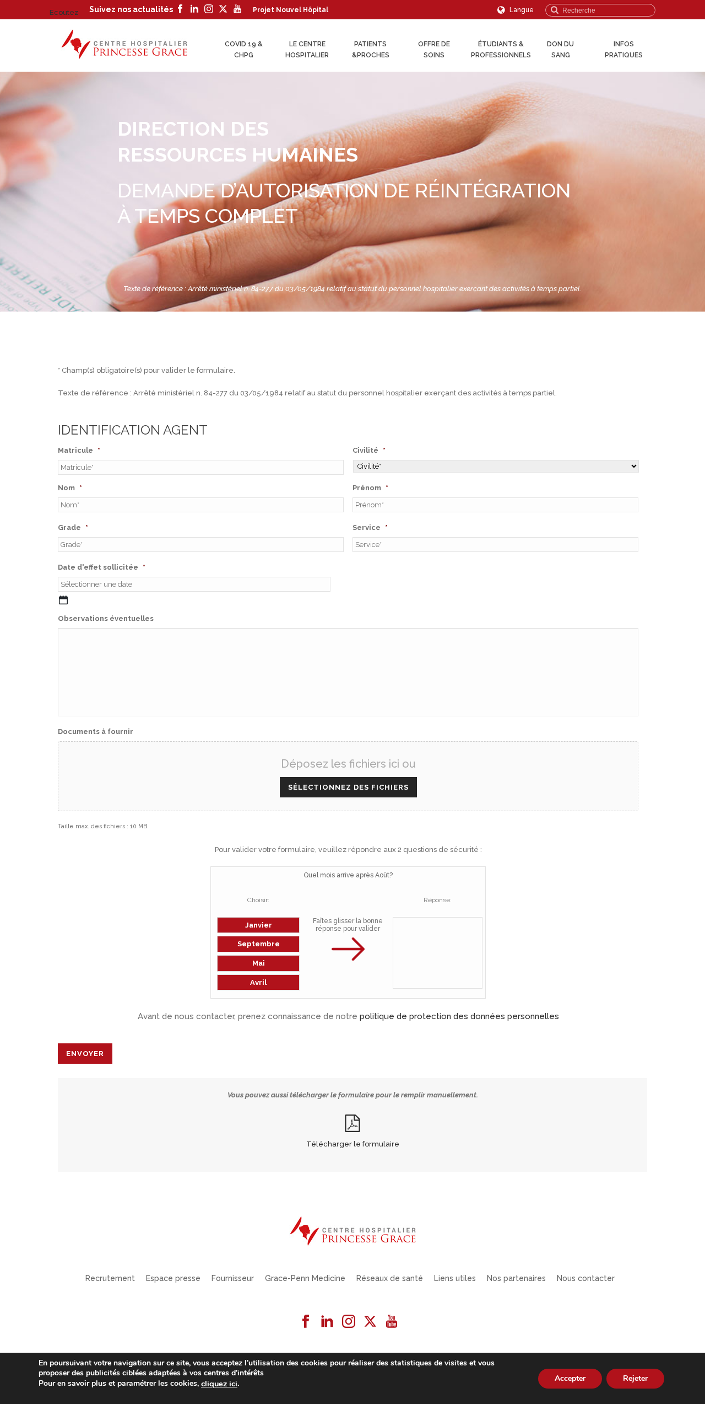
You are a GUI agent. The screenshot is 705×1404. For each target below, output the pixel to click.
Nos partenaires (516, 1278)
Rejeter (635, 1378)
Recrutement (110, 1278)
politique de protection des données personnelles (459, 1016)
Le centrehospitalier (307, 49)
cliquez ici (219, 1384)
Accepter (570, 1378)
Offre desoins (434, 49)
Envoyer (85, 1053)
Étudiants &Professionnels (501, 49)
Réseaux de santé (389, 1278)
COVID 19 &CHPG (244, 49)
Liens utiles (455, 1278)
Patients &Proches (370, 49)
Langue (521, 10)
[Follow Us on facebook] (305, 1322)
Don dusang (560, 49)
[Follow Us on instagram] (348, 1322)
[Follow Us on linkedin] (327, 1322)
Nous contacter (586, 1278)
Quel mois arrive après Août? (348, 875)
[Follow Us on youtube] (391, 1322)
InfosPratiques (624, 49)
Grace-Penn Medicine (305, 1278)
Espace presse (173, 1278)
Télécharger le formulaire (352, 1144)
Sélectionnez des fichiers (348, 787)
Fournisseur (233, 1278)
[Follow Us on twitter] (370, 1322)
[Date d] (63, 599)
